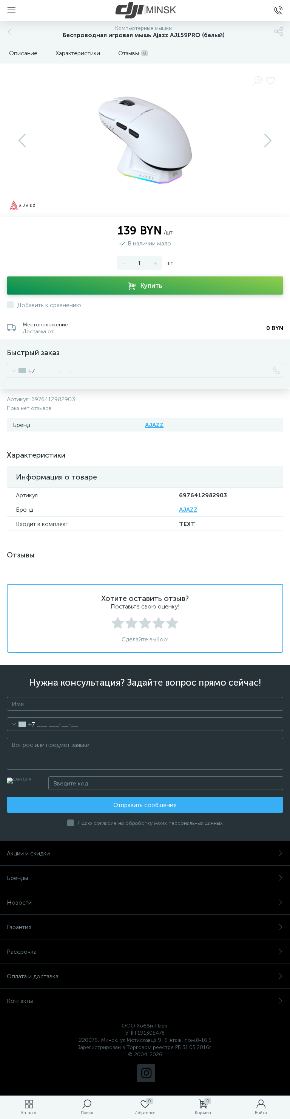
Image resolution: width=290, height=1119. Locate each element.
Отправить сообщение (145, 805)
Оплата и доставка (33, 976)
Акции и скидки (28, 853)
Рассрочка (22, 951)
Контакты (20, 1000)
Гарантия (19, 927)
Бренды (17, 878)
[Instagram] (146, 1073)
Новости (19, 902)
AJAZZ (154, 424)
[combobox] (21, 370)
